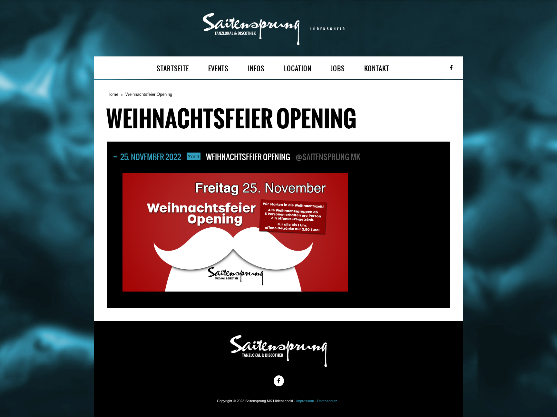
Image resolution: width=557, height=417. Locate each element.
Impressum (305, 401)
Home (112, 94)
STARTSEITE (173, 69)
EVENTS (218, 69)
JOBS (338, 69)
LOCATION (297, 69)
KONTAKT (376, 69)
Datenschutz (327, 401)
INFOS (256, 69)
